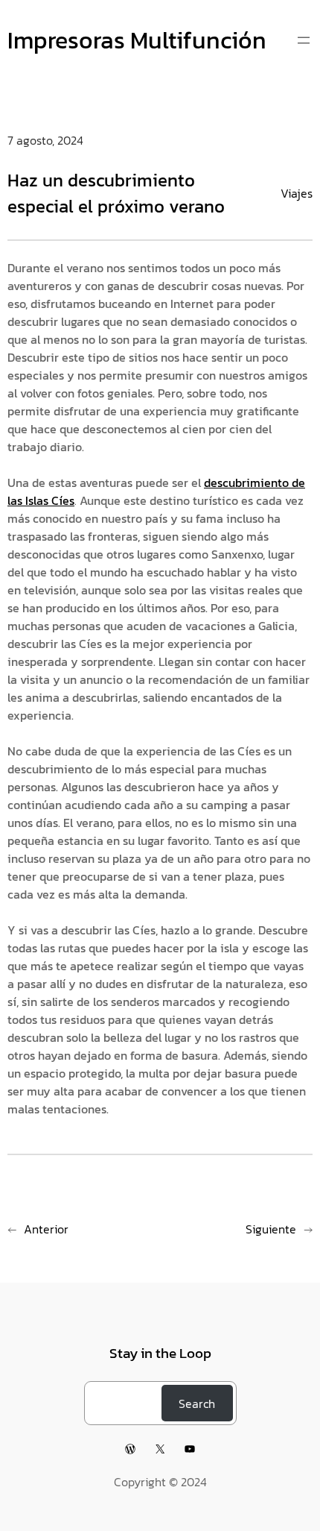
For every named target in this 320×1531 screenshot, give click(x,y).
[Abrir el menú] (304, 40)
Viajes (297, 193)
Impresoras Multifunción (136, 40)
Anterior (46, 1229)
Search (197, 1403)
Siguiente (271, 1229)
